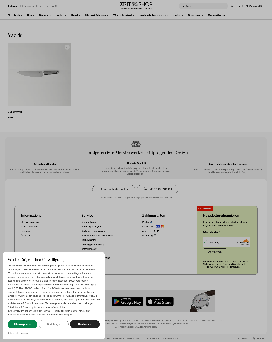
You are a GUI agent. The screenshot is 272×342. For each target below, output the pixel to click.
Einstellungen (53, 324)
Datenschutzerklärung (18, 332)
